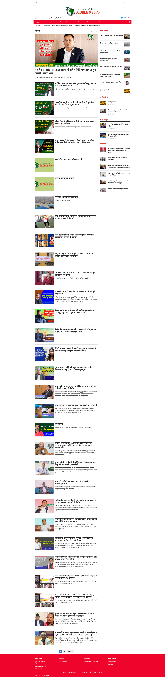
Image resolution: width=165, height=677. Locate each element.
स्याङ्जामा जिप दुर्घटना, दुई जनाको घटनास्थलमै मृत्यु (87, 25)
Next (70, 651)
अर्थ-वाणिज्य (86, 22)
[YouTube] (128, 18)
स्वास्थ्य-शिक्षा (77, 22)
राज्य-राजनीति (59, 22)
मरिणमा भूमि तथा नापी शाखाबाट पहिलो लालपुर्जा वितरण (58, 25)
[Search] (36, 1)
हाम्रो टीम (100, 672)
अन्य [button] (104, 22)
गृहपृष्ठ (38, 22)
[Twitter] (125, 18)
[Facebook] (121, 18)
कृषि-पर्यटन (68, 22)
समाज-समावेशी (96, 22)
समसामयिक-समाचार (47, 22)
